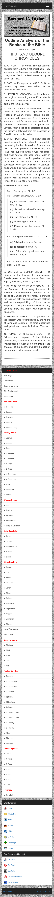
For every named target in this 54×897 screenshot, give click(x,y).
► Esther (7, 494)
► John (7, 660)
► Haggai (8, 613)
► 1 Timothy (9, 722)
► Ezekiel (8, 551)
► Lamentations (10, 546)
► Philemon (9, 738)
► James (7, 753)
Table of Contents (11, 386)
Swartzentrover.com (44, 891)
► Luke (7, 655)
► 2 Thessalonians (11, 717)
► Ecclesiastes (10, 520)
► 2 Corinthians (10, 686)
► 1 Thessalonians (11, 712)
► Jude (7, 784)
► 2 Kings (8, 469)
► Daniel (7, 556)
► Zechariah (9, 619)
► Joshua (8, 438)
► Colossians (9, 707)
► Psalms (8, 510)
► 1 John (8, 769)
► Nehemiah (9, 489)
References (8, 380)
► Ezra (7, 484)
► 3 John (8, 779)
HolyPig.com (10, 5)
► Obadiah (8, 582)
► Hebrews (8, 743)
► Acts (7, 665)
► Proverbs (8, 515)
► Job (6, 505)
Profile (10, 848)
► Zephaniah (9, 608)
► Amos (7, 577)
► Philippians (9, 702)
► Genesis (8, 406)
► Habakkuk (9, 603)
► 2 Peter (8, 764)
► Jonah (7, 587)
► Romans (8, 676)
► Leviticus (8, 417)
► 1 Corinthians (10, 681)
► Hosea (7, 567)
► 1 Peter (8, 759)
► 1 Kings (8, 463)
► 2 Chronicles (10, 479)
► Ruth (7, 448)
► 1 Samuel (9, 453)
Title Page (8, 375)
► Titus (7, 733)
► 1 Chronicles (10, 474)
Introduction (8, 396)
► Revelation (9, 795)
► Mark (7, 650)
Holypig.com (7, 891)
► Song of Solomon (12, 525)
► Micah (7, 593)
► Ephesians (9, 696)
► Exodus (8, 412)
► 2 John (8, 774)
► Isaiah (7, 536)
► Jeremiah (9, 541)
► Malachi (8, 624)
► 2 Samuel (9, 458)
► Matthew (8, 645)
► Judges (8, 443)
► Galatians (9, 691)
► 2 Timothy (9, 727)
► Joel (6, 572)
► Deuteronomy (10, 427)
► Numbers (8, 422)
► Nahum (8, 598)
